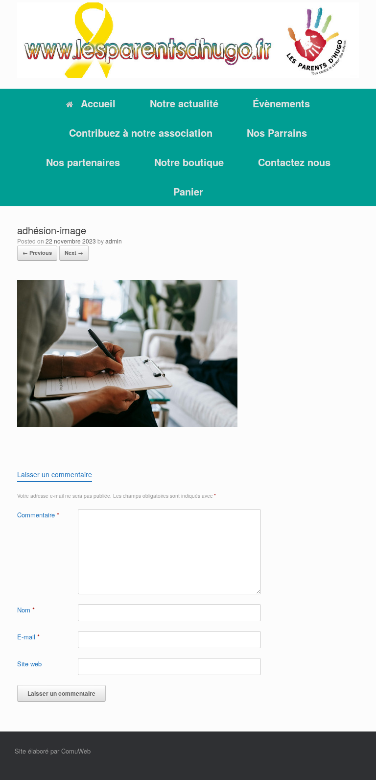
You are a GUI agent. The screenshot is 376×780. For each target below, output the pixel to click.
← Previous (37, 252)
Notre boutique (189, 162)
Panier (188, 191)
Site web (29, 663)
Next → (74, 252)
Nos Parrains (277, 132)
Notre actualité (184, 103)
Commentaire (38, 514)
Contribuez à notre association (140, 132)
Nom (26, 609)
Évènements (281, 103)
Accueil (98, 103)
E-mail (28, 636)
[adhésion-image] (127, 424)
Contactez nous (294, 162)
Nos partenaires (83, 162)
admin (113, 241)
